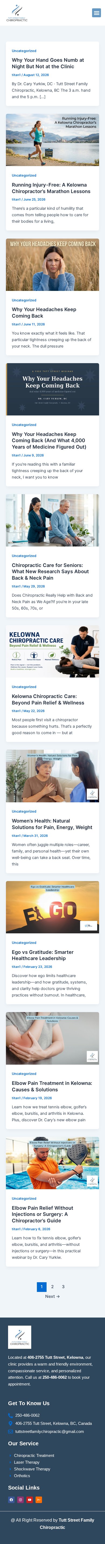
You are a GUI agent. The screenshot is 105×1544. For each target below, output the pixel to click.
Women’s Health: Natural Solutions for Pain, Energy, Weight (52, 824)
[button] (96, 12)
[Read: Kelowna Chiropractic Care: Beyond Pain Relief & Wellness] (52, 651)
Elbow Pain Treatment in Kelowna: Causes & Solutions (52, 1086)
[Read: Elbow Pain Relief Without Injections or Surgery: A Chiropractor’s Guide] (52, 1162)
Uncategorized (24, 51)
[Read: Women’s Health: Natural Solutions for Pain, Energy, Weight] (52, 775)
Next (52, 1296)
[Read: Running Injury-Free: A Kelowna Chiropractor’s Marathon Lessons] (52, 139)
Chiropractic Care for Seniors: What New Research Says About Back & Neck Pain (50, 571)
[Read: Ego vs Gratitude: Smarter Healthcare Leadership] (52, 907)
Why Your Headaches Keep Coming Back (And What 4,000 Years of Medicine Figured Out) (49, 440)
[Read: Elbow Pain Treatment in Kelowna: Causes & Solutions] (52, 1038)
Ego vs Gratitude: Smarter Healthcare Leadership (43, 955)
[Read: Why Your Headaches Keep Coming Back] (52, 264)
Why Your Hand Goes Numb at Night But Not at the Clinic (48, 63)
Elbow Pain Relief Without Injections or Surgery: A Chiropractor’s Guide (42, 1214)
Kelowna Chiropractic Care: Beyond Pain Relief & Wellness (48, 699)
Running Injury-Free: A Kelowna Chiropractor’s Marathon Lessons (51, 188)
